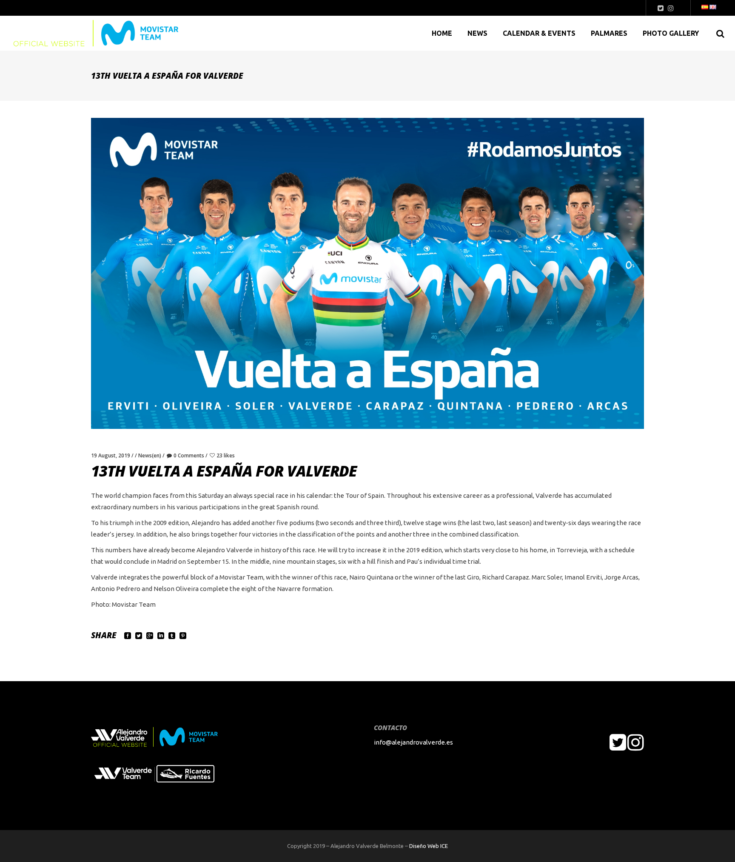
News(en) (149, 455)
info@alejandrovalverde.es (413, 742)
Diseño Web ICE (428, 846)
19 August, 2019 (110, 455)
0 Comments (189, 455)
